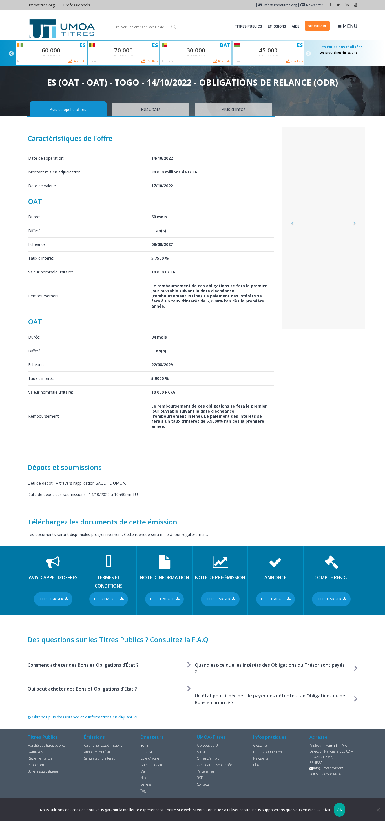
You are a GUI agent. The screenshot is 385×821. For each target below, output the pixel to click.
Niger (144, 777)
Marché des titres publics (46, 745)
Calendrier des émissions (103, 745)
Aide (295, 26)
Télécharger (51, 599)
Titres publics (248, 26)
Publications (36, 764)
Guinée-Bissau (151, 764)
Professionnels (76, 5)
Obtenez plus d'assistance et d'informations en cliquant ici (84, 717)
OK (339, 809)
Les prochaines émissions (338, 52)
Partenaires (205, 771)
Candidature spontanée (214, 764)
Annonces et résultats (100, 751)
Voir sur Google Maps (325, 773)
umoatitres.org (41, 5)
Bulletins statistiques (43, 771)
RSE (200, 777)
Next (308, 54)
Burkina (146, 751)
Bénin (144, 745)
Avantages (35, 751)
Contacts (203, 784)
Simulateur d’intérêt (99, 758)
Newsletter (314, 5)
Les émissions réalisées (341, 47)
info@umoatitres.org (280, 5)
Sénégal (146, 784)
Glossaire (260, 745)
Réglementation (40, 758)
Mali (143, 771)
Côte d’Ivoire (149, 758)
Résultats (78, 61)
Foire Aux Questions (268, 751)
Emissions (277, 26)
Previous (11, 54)
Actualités (204, 751)
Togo (143, 790)
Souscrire (317, 26)
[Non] (378, 810)
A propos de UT (208, 745)
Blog (256, 764)
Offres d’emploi (208, 758)
